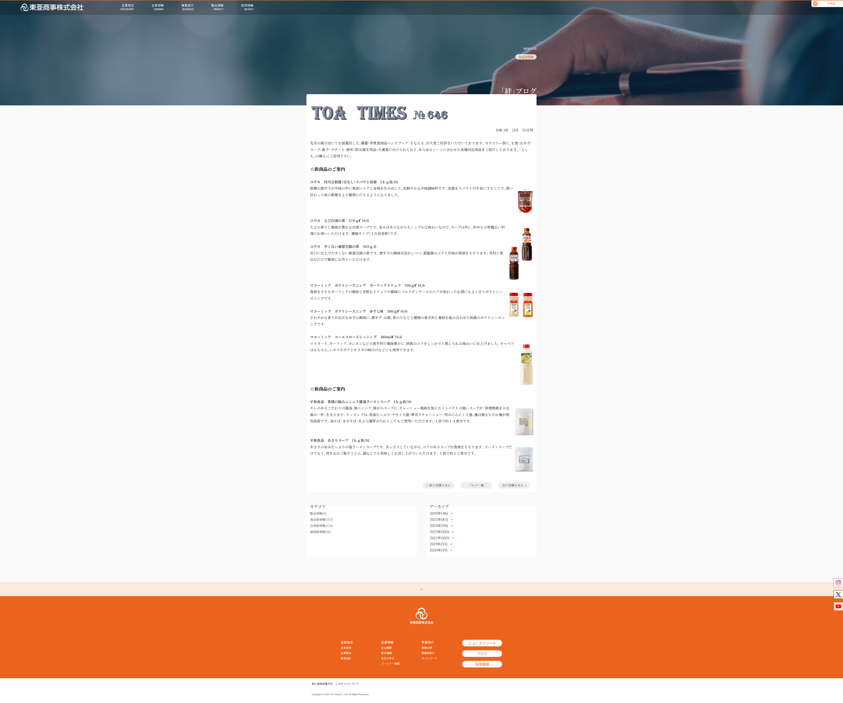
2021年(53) (439, 543)
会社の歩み (387, 658)
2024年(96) (439, 525)
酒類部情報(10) (320, 532)
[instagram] (838, 582)
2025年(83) (439, 519)
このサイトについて (347, 684)
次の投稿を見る (513, 485)
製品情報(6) (318, 513)
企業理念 (346, 653)
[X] (838, 594)
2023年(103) (440, 531)
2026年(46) (439, 513)
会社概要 (386, 648)
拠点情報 (386, 653)
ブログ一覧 (476, 485)
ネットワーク (429, 658)
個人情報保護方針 (322, 684)
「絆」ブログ (519, 90)
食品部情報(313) (321, 519)
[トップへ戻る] (421, 589)
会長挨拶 (346, 648)
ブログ (482, 653)
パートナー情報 (390, 663)
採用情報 (482, 664)
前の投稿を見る (440, 485)
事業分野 (427, 648)
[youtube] (838, 606)
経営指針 (346, 658)
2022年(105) (440, 537)
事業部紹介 (428, 653)
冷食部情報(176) (321, 525)
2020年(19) (439, 550)
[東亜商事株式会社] (52, 7)
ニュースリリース (482, 643)
